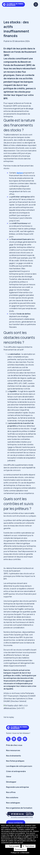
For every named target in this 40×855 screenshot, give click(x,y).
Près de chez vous (14, 745)
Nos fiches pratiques (15, 761)
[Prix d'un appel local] (20, 815)
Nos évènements (13, 755)
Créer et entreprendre (16, 771)
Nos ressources (13, 750)
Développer (11, 782)
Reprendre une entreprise (17, 787)
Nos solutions (12, 797)
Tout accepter (13, 846)
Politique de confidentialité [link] (20, 853)
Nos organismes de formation (19, 808)
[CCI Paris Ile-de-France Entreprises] (13, 4)
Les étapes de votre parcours (19, 766)
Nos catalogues (13, 802)
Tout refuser (29, 846)
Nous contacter (15, 822)
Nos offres (11, 792)
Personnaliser (20, 849)
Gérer (8, 776)
